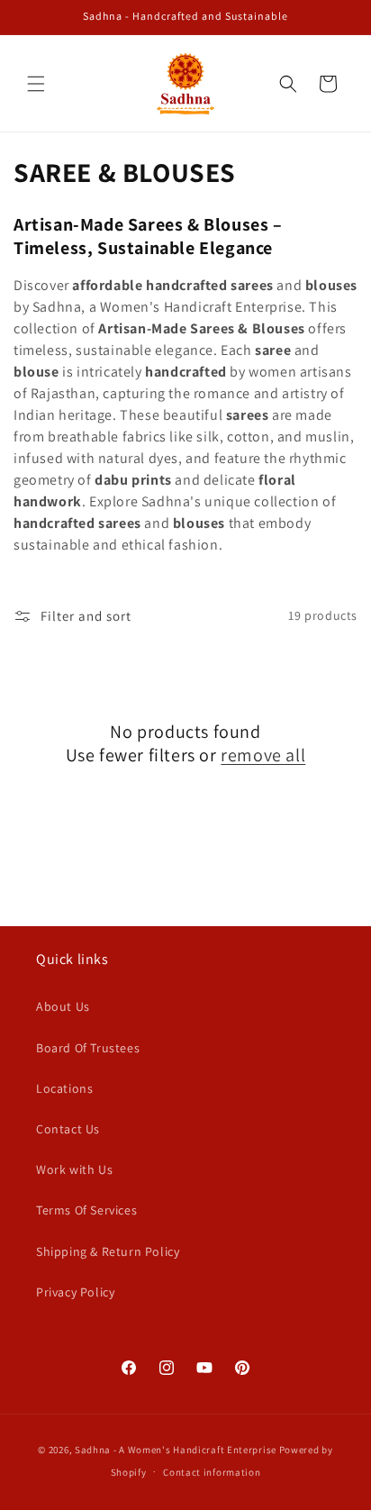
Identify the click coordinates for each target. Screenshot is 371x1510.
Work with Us (74, 1169)
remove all (263, 755)
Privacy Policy (75, 1292)
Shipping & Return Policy (107, 1251)
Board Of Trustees (88, 1048)
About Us (63, 1006)
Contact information (211, 1472)
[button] (36, 84)
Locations (64, 1088)
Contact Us (68, 1129)
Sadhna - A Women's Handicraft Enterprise (175, 1449)
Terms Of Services (86, 1210)
